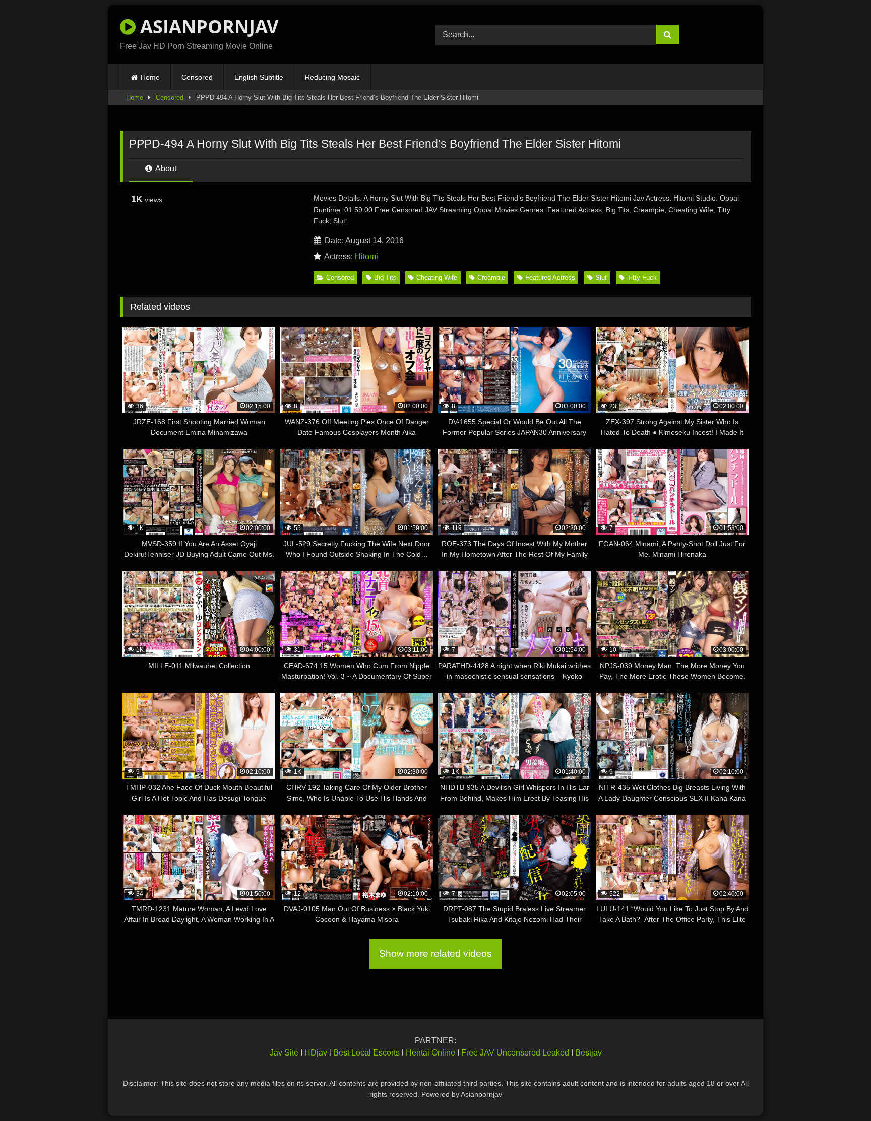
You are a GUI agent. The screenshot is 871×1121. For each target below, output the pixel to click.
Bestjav (588, 1052)
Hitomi (366, 256)
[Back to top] (840, 1091)
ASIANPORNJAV (207, 26)
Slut (601, 277)
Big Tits (385, 277)
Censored (197, 77)
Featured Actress (550, 277)
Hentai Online (430, 1052)
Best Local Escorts (366, 1052)
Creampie (491, 277)
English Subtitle (258, 77)
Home (150, 77)
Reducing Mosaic (332, 77)
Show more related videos (435, 953)
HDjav (315, 1052)
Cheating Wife (436, 277)
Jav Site (284, 1052)
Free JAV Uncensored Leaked (515, 1052)
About (165, 168)
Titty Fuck (642, 277)
